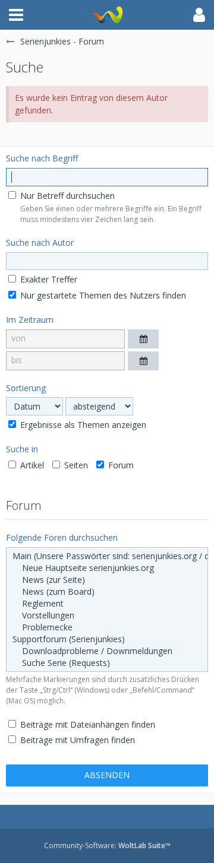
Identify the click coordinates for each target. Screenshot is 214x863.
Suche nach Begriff (42, 158)
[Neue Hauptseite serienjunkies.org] (107, 568)
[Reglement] (107, 604)
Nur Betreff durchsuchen (66, 195)
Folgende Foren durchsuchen (62, 537)
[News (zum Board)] (107, 592)
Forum (120, 465)
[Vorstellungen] (107, 615)
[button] (16, 14)
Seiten (75, 465)
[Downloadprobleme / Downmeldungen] (107, 651)
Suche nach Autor (40, 242)
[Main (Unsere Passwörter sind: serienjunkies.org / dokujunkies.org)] (107, 556)
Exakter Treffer (47, 279)
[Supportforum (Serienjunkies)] (107, 639)
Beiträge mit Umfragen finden (76, 739)
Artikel (31, 465)
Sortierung (26, 388)
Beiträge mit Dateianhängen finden (86, 724)
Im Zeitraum (30, 319)
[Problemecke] (107, 627)
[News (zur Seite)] (107, 580)
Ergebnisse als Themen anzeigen (82, 424)
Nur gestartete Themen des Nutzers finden (102, 295)
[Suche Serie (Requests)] (107, 663)
